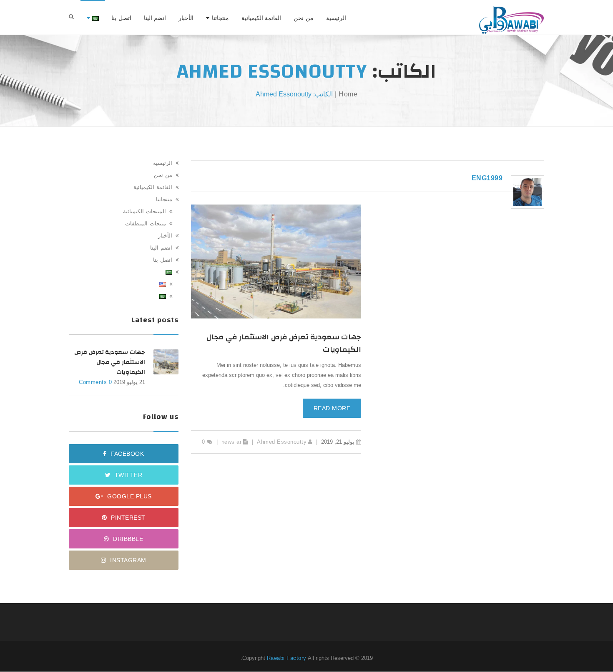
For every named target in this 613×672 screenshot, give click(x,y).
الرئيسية (336, 18)
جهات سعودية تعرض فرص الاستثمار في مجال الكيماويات (283, 343)
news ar (231, 442)
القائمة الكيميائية (261, 18)
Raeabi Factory (286, 658)
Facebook (126, 453)
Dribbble (127, 539)
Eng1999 (487, 178)
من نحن (304, 18)
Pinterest (127, 517)
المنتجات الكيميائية (144, 211)
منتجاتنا (220, 18)
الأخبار (185, 18)
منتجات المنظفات (145, 223)
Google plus (129, 496)
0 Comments (95, 382)
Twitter (127, 475)
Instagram (127, 560)
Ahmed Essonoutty (281, 442)
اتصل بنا (121, 18)
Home (348, 94)
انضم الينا (155, 18)
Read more (332, 408)
